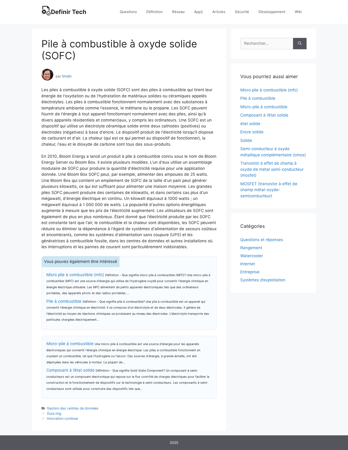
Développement (272, 11)
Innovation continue (62, 418)
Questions (128, 11)
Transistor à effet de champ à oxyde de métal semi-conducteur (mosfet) (271, 169)
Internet (247, 263)
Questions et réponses (261, 239)
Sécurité (242, 11)
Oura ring (54, 413)
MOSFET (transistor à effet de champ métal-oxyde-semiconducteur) (268, 189)
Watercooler (251, 255)
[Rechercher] (300, 43)
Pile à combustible (63, 301)
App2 (198, 11)
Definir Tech (68, 11)
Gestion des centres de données (72, 408)
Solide (246, 140)
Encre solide (251, 132)
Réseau (178, 11)
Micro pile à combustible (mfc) (75, 274)
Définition (154, 11)
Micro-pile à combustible (70, 343)
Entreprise (249, 272)
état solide (250, 123)
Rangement (251, 247)
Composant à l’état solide (70, 370)
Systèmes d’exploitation (262, 280)
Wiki (298, 11)
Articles (218, 11)
